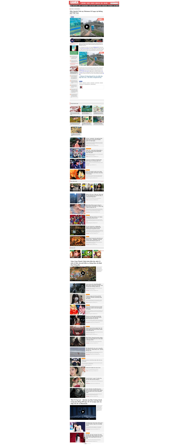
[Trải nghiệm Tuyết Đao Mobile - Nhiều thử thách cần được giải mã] (98, 119)
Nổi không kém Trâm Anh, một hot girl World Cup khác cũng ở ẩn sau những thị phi (94, 424)
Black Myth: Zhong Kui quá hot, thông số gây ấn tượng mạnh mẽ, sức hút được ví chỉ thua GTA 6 (94, 338)
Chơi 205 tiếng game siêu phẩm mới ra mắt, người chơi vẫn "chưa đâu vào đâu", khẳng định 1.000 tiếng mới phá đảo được (74, 77)
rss (118, 1)
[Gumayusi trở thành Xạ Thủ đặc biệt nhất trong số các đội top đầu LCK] (77, 164)
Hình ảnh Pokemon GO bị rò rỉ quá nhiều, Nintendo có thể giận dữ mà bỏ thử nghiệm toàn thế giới (74, 57)
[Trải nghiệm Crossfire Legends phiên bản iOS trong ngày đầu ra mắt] (87, 119)
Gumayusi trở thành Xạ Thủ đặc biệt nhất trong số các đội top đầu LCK (94, 160)
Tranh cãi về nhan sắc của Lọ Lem (93, 367)
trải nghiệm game (87, 84)
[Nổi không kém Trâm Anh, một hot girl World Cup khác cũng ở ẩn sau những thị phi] (77, 427)
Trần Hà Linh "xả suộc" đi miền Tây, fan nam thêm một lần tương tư (94, 379)
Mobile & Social (91, 145)
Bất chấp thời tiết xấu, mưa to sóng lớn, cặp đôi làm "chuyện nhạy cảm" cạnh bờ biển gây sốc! (94, 349)
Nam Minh (87, 244)
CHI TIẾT (99, 41)
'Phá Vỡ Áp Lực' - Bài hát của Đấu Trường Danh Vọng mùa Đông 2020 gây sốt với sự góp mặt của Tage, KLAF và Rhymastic (86, 401)
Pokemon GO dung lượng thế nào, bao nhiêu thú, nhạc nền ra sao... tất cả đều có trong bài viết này (73, 52)
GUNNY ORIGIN (75, 5)
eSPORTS (88, 3)
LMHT (80, 5)
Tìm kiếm (117, 3)
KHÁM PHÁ (92, 3)
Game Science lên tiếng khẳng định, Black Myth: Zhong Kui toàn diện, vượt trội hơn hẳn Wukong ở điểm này (94, 285)
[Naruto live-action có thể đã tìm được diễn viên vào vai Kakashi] (75, 362)
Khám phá (90, 244)
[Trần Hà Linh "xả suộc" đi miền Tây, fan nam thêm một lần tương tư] (77, 382)
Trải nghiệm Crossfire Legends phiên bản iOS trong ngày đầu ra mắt (86, 124)
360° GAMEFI (116, 5)
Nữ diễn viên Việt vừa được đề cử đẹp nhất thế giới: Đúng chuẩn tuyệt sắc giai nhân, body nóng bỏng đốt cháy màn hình (94, 436)
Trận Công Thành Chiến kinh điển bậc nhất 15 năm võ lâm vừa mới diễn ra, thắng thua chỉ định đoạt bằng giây (86, 263)
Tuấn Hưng (87, 233)
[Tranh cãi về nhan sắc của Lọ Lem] (77, 372)
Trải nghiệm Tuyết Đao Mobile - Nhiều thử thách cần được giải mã (98, 124)
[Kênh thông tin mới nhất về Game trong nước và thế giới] (74, 3)
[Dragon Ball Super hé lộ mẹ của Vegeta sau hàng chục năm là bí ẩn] (77, 220)
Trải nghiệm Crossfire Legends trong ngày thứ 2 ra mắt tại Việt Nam (75, 135)
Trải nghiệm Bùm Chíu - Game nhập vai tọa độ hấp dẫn (86, 113)
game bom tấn (81, 84)
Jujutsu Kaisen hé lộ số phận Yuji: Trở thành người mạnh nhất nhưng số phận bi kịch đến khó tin (94, 329)
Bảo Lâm (87, 222)
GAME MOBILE (83, 3)
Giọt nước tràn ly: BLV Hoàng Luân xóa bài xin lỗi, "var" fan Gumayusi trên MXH (74, 86)
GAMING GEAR (99, 5)
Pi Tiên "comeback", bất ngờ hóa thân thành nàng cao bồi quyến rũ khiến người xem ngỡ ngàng (94, 139)
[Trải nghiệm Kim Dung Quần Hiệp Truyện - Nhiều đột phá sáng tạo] (75, 119)
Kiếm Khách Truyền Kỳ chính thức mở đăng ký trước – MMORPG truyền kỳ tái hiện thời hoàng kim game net (94, 239)
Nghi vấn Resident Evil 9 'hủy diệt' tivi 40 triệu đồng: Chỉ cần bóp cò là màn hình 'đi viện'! (74, 81)
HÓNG (102, 3)
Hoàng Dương (88, 322)
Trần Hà (87, 370)
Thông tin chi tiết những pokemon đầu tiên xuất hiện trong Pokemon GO (74, 61)
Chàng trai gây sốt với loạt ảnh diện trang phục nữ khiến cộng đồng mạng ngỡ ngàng (94, 297)
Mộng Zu (87, 441)
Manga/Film (90, 222)
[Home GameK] (71, 6)
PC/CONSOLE (110, 5)
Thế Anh (87, 145)
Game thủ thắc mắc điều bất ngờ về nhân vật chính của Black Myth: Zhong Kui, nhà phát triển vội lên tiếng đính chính (94, 390)
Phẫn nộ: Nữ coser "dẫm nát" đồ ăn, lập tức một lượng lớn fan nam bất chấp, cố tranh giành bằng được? (94, 195)
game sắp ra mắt (93, 84)
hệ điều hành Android (85, 71)
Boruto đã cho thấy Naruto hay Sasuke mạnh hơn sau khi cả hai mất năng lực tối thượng (94, 308)
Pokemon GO (78, 39)
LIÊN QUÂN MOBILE (85, 5)
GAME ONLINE (104, 5)
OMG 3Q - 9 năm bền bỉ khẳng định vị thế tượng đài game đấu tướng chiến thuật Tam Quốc (94, 151)
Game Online (91, 233)
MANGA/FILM (97, 3)
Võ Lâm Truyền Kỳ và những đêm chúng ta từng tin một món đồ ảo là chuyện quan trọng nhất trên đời (93, 227)
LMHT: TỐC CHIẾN (92, 5)
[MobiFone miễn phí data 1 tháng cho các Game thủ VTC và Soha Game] (74, 68)
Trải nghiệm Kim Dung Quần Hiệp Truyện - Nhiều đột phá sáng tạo (75, 124)
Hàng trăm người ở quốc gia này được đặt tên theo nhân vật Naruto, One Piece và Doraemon (94, 172)
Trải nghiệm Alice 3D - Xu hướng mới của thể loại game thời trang (98, 113)
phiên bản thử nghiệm (85, 48)
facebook (115, 1)
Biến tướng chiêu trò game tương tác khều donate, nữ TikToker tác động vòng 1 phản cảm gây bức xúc (94, 206)
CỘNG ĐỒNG (105, 3)
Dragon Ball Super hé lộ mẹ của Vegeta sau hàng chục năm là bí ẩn (94, 217)
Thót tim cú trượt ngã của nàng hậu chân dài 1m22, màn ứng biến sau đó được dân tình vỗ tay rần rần (93, 317)
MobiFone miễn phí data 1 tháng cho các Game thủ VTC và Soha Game (74, 72)
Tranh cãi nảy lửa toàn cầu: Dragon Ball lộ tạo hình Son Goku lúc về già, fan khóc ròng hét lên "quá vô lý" (74, 96)
